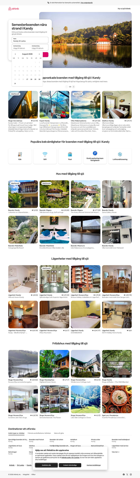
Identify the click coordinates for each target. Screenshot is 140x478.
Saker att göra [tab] (59, 433)
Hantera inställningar (94, 465)
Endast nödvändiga (70, 465)
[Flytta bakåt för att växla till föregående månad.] (15, 54)
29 (35, 79)
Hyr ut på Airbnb (124, 9)
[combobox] (30, 41)
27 (27, 79)
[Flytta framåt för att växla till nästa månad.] (39, 54)
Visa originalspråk (87, 3)
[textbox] (20, 48)
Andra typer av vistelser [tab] (16, 433)
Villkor (33, 474)
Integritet (26, 474)
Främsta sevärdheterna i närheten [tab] (39, 433)
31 (15, 83)
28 (31, 79)
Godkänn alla (46, 465)
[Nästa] (73, 86)
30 (39, 79)
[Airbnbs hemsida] (13, 8)
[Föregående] (66, 86)
